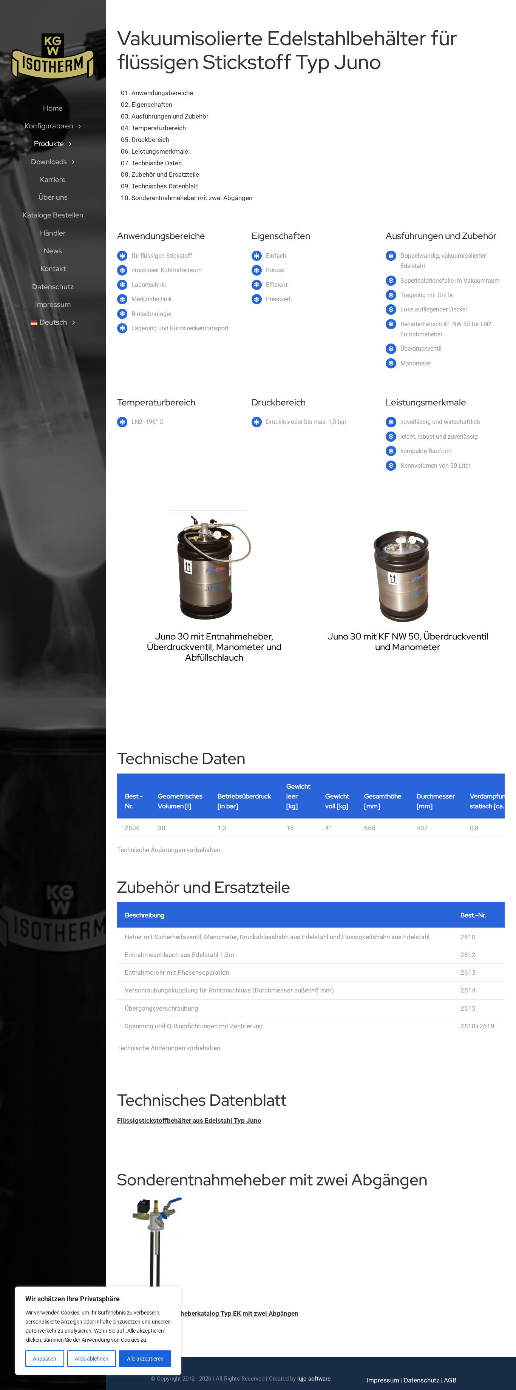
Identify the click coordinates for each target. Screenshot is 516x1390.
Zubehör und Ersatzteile (165, 174)
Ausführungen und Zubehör (170, 116)
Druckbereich (150, 139)
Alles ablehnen (91, 1359)
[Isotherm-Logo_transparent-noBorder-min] (53, 35)
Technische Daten (156, 163)
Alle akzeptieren (145, 1359)
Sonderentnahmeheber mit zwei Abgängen (191, 198)
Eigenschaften (151, 104)
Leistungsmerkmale (159, 151)
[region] (98, 1331)
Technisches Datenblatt (164, 186)
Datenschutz (421, 1380)
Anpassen (44, 1359)
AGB (450, 1380)
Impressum (382, 1380)
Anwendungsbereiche (162, 93)
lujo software (314, 1378)
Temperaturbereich (158, 128)
